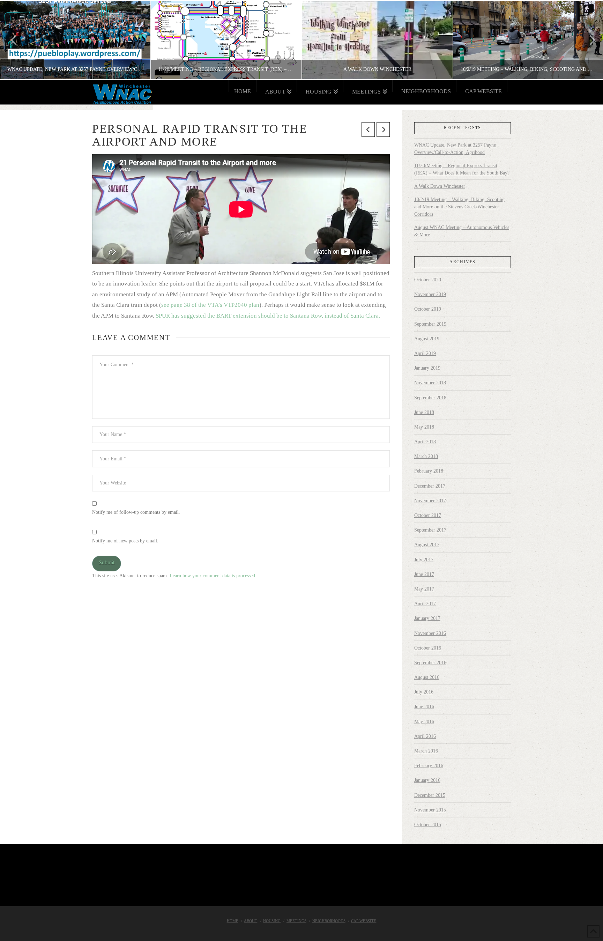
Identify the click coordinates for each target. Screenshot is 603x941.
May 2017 (424, 589)
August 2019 (426, 338)
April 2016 (425, 736)
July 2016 (423, 692)
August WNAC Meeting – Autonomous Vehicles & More (461, 231)
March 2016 (426, 751)
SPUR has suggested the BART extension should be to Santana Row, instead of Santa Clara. (268, 315)
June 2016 (424, 706)
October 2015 (427, 824)
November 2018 (430, 382)
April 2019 (425, 353)
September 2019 (430, 324)
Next (588, 40)
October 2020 (427, 279)
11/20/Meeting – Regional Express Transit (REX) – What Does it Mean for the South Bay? (461, 169)
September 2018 (430, 397)
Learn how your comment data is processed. (213, 575)
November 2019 (430, 294)
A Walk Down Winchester (439, 186)
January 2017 (427, 618)
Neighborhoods (328, 921)
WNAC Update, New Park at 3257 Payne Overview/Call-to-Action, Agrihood (455, 148)
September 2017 (430, 530)
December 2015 (429, 795)
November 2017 (430, 500)
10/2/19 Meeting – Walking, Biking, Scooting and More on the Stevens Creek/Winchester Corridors (459, 207)
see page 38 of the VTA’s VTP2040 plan (210, 305)
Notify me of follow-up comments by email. (136, 512)
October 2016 (427, 648)
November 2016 (430, 633)
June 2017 (424, 574)
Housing (272, 921)
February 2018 (428, 471)
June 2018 (424, 412)
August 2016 (426, 677)
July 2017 (423, 559)
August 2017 (426, 544)
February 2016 (428, 765)
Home (232, 921)
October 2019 (427, 309)
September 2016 (430, 662)
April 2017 (425, 603)
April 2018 (425, 441)
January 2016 (427, 780)
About (250, 921)
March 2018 (426, 456)
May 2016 (424, 721)
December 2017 (429, 486)
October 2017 (427, 515)
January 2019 (427, 368)
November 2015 (430, 810)
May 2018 (424, 427)
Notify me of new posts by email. (125, 540)
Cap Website (363, 921)
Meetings (296, 921)
